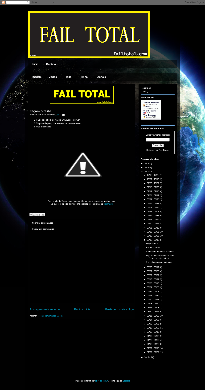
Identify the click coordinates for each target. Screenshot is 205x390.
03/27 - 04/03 (153, 307)
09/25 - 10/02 (153, 183)
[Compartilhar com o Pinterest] (43, 214)
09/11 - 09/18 (153, 191)
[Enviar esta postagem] (63, 114)
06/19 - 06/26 (153, 236)
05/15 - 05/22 (153, 279)
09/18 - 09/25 (153, 187)
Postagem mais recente (45, 309)
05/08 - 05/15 (153, 283)
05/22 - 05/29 (153, 275)
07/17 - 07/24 (153, 219)
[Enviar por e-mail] (31, 214)
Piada (68, 77)
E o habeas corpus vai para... (159, 262)
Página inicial (82, 309)
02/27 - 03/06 (153, 320)
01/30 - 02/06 (153, 336)
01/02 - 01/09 (153, 352)
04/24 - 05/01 (153, 291)
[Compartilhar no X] (37, 214)
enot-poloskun (101, 381)
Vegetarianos (152, 243)
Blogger (126, 381)
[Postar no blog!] (34, 214)
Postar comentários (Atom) (50, 316)
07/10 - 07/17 (153, 223)
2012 (146, 167)
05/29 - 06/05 (153, 271)
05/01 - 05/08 (153, 287)
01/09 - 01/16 (153, 348)
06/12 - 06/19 (153, 240)
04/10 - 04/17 (153, 299)
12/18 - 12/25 (153, 175)
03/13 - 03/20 (153, 316)
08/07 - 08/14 (153, 207)
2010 (146, 357)
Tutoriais (100, 77)
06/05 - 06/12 (153, 267)
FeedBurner (164, 150)
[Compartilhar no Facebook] (40, 214)
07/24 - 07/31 (153, 215)
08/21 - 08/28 (153, 199)
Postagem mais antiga (119, 309)
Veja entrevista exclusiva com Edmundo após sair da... (160, 256)
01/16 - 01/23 (153, 344)
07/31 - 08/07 (153, 211)
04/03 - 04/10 (153, 303)
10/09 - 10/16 (153, 179)
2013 (146, 163)
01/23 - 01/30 (153, 340)
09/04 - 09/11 (153, 195)
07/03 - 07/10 (153, 228)
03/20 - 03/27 (153, 311)
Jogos (53, 77)
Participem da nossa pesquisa (160, 251)
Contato (51, 64)
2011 (146, 171)
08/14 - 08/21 (153, 203)
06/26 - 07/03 (153, 232)
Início (35, 64)
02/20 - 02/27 (153, 324)
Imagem (36, 77)
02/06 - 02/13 (153, 332)
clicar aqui (108, 204)
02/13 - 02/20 (153, 328)
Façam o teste (40, 111)
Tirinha (83, 77)
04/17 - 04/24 (153, 295)
